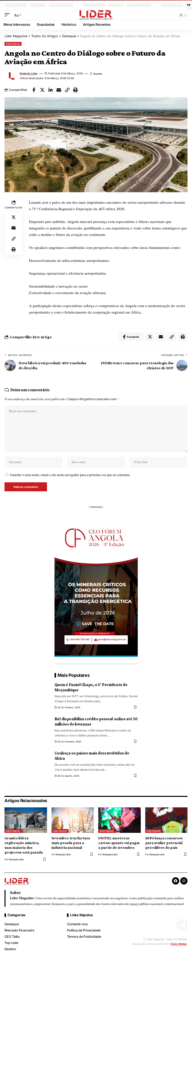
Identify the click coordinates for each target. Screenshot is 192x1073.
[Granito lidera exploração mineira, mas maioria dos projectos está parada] (25, 820)
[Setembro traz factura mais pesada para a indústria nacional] (73, 820)
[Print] (76, 90)
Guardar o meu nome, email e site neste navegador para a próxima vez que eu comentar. (70, 475)
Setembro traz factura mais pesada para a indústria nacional (71, 843)
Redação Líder (29, 73)
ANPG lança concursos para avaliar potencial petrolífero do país (164, 843)
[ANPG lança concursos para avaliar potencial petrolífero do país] (166, 820)
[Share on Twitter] (42, 90)
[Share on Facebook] (34, 90)
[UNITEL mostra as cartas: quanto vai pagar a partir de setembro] (119, 820)
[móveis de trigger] (8, 15)
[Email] (59, 90)
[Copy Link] (67, 90)
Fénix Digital (178, 944)
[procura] (171, 15)
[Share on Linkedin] (50, 90)
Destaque (13, 43)
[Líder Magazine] (96, 15)
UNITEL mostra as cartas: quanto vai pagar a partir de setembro (119, 843)
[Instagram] (184, 881)
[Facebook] (175, 881)
